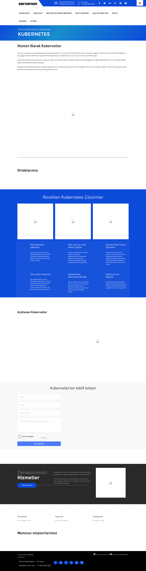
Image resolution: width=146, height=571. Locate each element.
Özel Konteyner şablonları (37, 246)
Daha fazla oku (27, 485)
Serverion (30, 554)
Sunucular (37, 13)
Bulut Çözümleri (82, 13)
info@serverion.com (67, 4)
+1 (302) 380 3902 (88, 4)
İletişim (33, 21)
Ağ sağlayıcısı (24, 13)
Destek (115, 13)
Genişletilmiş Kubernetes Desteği (77, 275)
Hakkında (23, 21)
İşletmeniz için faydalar (112, 275)
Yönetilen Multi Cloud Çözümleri (115, 246)
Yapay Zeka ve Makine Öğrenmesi (59, 13)
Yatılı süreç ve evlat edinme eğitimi (77, 246)
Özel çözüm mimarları (40, 274)
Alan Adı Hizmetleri (100, 13)
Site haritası (21, 557)
